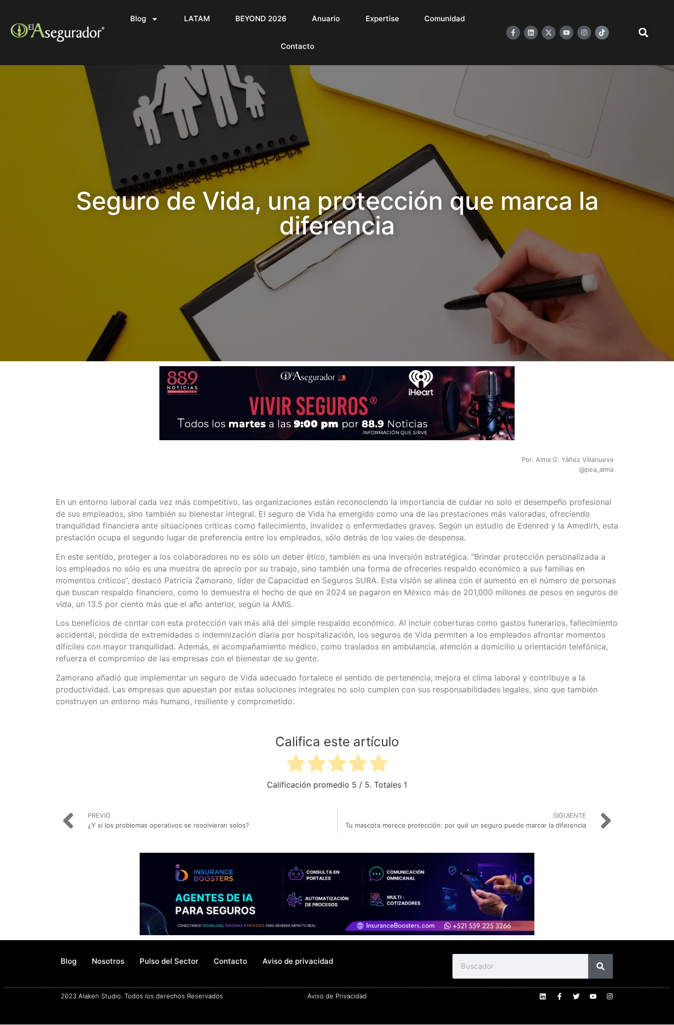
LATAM (197, 18)
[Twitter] (576, 996)
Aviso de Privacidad (337, 996)
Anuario (326, 18)
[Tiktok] (602, 32)
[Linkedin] (531, 32)
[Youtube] (566, 32)
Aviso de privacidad (297, 961)
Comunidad (444, 18)
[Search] (600, 966)
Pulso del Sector (169, 961)
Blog (138, 18)
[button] (644, 33)
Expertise (382, 18)
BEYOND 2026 (261, 18)
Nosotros (108, 961)
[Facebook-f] (513, 32)
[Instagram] (584, 32)
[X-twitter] (549, 32)
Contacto (297, 46)
